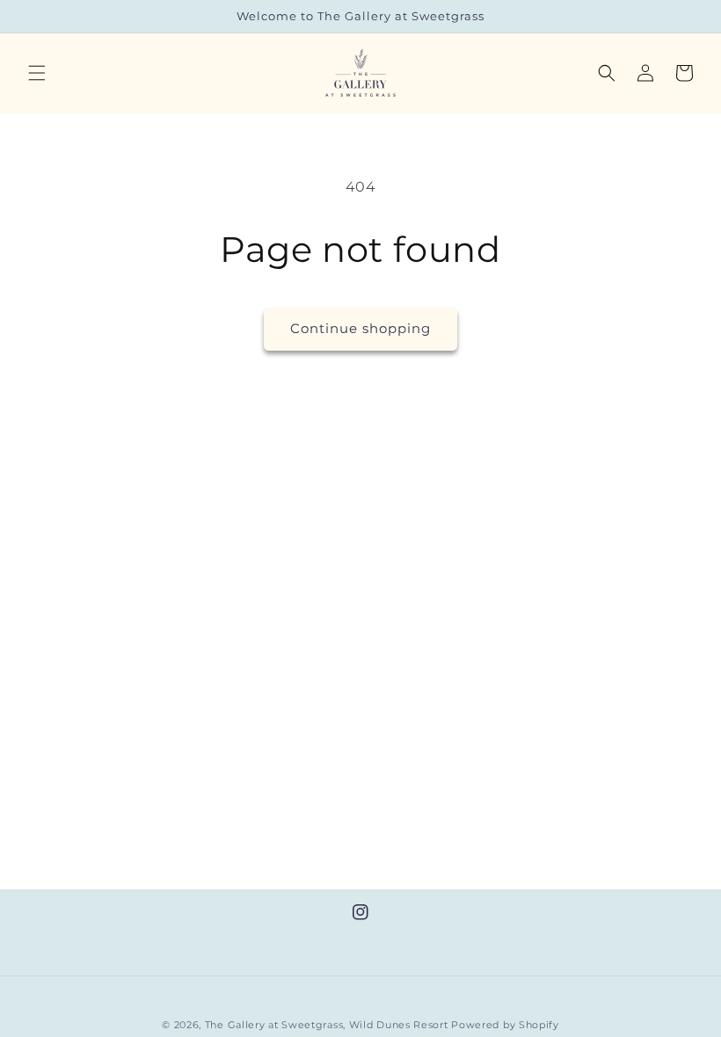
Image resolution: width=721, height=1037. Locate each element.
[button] (37, 73)
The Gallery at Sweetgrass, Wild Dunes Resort (326, 1025)
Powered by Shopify (505, 1025)
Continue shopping (360, 328)
